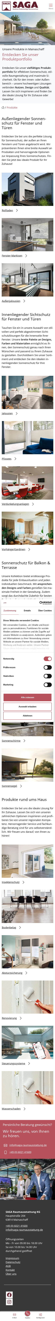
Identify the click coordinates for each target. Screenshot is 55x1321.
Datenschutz (13, 1262)
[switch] (48, 667)
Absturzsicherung (12, 973)
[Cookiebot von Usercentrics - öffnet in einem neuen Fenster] (39, 603)
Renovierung (9, 1018)
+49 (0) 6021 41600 (20, 1152)
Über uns (11, 1273)
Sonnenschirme (11, 740)
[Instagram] (9, 1302)
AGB (8, 1266)
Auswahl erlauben (27, 706)
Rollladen (7, 210)
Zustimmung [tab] (10, 610)
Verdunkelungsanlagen (15, 504)
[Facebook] (9, 1295)
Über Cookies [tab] (45, 610)
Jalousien (7, 413)
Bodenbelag (9, 927)
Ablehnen (27, 715)
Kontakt (10, 1270)
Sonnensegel (9, 786)
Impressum (12, 1258)
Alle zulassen (27, 697)
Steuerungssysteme (13, 1063)
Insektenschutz (10, 882)
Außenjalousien (11, 301)
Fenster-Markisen (12, 255)
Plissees (6, 458)
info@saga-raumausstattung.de (28, 1145)
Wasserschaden (11, 1108)
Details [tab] (27, 610)
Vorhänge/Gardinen (13, 549)
